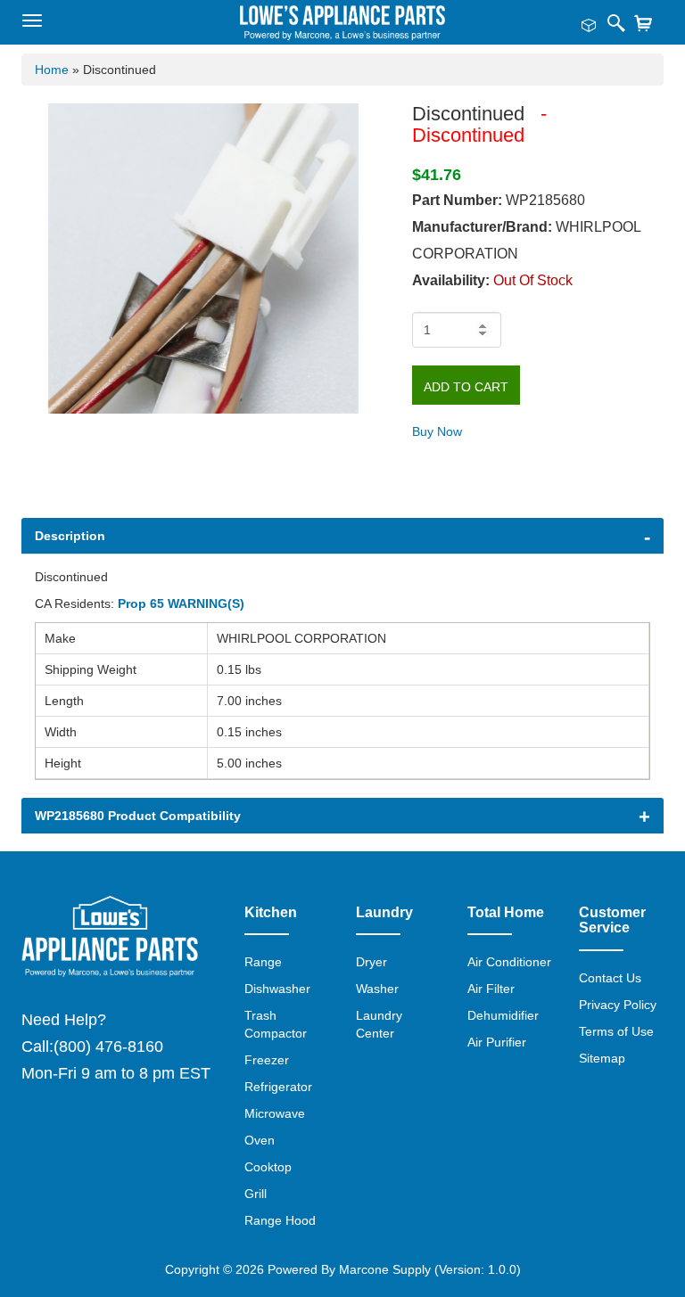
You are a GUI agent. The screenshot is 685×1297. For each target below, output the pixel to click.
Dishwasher (277, 988)
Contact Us (610, 978)
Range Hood (280, 1220)
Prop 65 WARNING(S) (181, 603)
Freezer (266, 1060)
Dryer (371, 962)
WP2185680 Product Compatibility (138, 816)
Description (70, 536)
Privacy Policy (617, 1004)
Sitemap (602, 1058)
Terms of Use (616, 1031)
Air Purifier (496, 1042)
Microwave (274, 1113)
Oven (259, 1140)
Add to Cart (466, 387)
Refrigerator (278, 1086)
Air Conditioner (509, 962)
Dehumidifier (503, 1015)
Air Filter (491, 988)
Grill (255, 1193)
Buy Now (437, 431)
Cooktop (268, 1167)
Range (263, 962)
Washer (377, 988)
